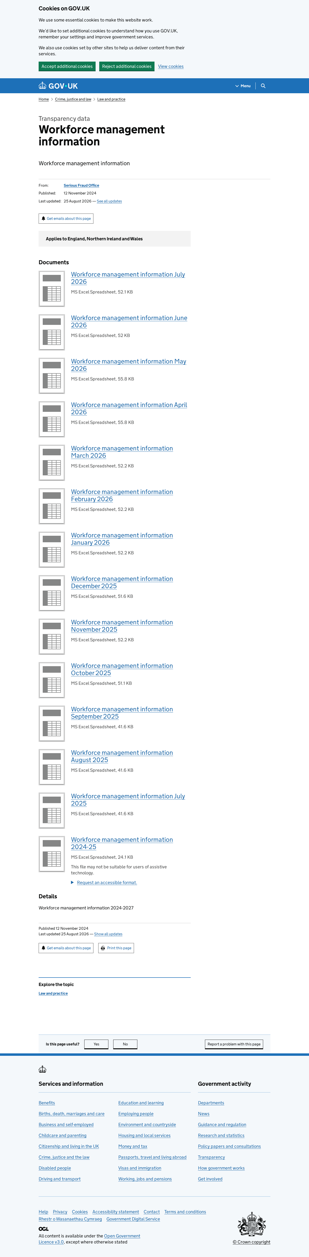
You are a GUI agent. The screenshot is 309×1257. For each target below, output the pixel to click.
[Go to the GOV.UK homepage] (58, 85)
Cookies (80, 1211)
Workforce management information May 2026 (128, 364)
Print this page (119, 948)
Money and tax (132, 1146)
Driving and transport (60, 1179)
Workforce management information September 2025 (122, 712)
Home (44, 99)
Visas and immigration (139, 1168)
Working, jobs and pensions (145, 1179)
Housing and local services (144, 1135)
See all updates (109, 201)
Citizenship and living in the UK (69, 1146)
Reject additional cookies (127, 66)
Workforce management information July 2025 (128, 799)
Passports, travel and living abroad (152, 1157)
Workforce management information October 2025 (122, 669)
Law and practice (111, 99)
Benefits (47, 1103)
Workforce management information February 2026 (122, 495)
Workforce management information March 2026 (122, 451)
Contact (152, 1211)
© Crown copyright (251, 1242)
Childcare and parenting (62, 1135)
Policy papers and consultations (229, 1146)
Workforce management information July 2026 (128, 278)
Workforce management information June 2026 (129, 321)
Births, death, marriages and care (72, 1113)
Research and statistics (221, 1135)
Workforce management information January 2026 (122, 538)
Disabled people (55, 1168)
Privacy (60, 1211)
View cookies (171, 66)
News (204, 1113)
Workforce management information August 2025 (122, 756)
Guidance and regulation (222, 1124)
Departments (211, 1103)
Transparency (211, 1157)
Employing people (136, 1113)
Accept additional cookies (67, 66)
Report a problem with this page (234, 1044)
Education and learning (141, 1103)
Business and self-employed (66, 1124)
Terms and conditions (185, 1211)
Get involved (210, 1179)
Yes (101, 1044)
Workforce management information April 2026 (129, 408)
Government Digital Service (133, 1219)
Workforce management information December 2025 (122, 582)
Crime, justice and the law (64, 1157)
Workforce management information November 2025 (122, 625)
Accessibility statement (115, 1211)
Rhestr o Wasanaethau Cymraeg (70, 1219)
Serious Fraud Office (81, 185)
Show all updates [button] (108, 934)
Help (43, 1211)
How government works (221, 1168)
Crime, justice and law (73, 99)
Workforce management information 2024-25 (122, 843)
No (130, 1044)
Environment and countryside (147, 1124)
